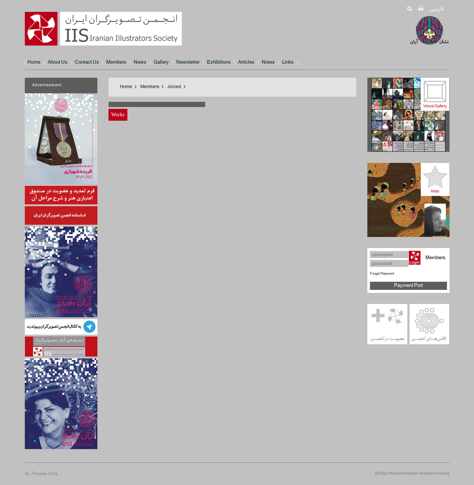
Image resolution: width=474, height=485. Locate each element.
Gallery (161, 62)
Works (117, 114)
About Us (57, 62)
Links (288, 62)
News (140, 62)
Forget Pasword (382, 274)
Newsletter (188, 62)
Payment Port (408, 286)
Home (33, 62)
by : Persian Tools (41, 474)
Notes (268, 62)
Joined (174, 87)
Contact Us (87, 62)
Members (116, 62)
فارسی (436, 9)
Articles (246, 62)
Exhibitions (219, 62)
